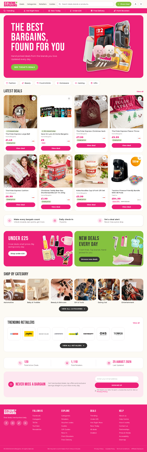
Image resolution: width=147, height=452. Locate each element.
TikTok (35, 423)
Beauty (28, 83)
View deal (20, 148)
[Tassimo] (139, 200)
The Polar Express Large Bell (18, 134)
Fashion (12, 83)
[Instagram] (12, 423)
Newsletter (37, 429)
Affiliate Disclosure (137, 449)
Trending (10, 11)
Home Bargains (11, 136)
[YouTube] (25, 423)
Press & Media (125, 433)
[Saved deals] (141, 4)
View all (140, 92)
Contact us (123, 426)
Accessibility (124, 436)
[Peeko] (28, 333)
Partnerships (124, 429)
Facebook (36, 416)
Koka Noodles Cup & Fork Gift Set (90, 190)
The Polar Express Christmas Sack (90, 131)
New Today (56, 11)
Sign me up (117, 385)
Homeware (64, 83)
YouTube (36, 426)
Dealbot (93, 433)
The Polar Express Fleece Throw (125, 131)
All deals (93, 429)
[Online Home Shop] (103, 333)
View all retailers (72, 346)
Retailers (43, 4)
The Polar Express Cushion (17, 190)
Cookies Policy (110, 449)
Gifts (95, 83)
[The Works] (73, 333)
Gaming (81, 83)
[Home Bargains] (33, 141)
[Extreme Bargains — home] (11, 4)
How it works (124, 423)
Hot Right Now (32, 11)
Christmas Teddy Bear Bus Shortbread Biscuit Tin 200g (53, 191)
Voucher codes (67, 423)
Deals (22, 4)
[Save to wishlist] (34, 98)
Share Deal (125, 4)
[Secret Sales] (43, 333)
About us (122, 416)
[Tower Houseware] (118, 333)
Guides (52, 4)
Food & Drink (45, 83)
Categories (31, 4)
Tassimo (114, 195)
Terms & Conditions (123, 449)
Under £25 (77, 11)
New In (64, 433)
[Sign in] (135, 4)
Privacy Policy (102, 391)
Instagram (37, 419)
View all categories (72, 309)
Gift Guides (65, 429)
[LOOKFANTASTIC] (58, 333)
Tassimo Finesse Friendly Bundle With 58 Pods (126, 191)
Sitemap (122, 440)
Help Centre (124, 419)
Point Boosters (123, 11)
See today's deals (24, 67)
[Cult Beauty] (88, 333)
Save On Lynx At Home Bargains (54, 134)
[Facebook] (6, 423)
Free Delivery (99, 11)
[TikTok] (19, 423)
